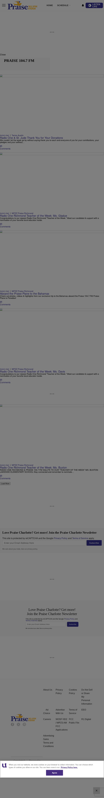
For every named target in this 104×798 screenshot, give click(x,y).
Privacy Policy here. (69, 767)
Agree (54, 772)
